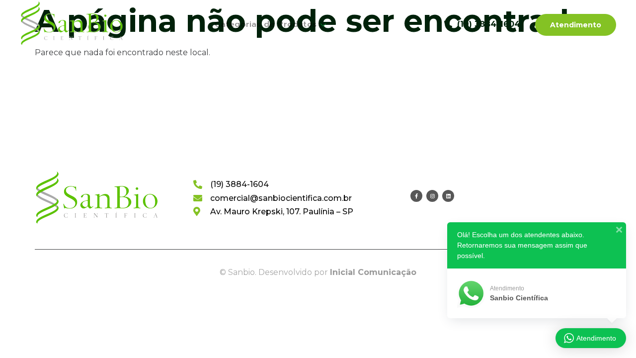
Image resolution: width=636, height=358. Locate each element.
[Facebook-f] (416, 196)
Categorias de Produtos (266, 24)
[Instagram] (432, 196)
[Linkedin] (448, 196)
